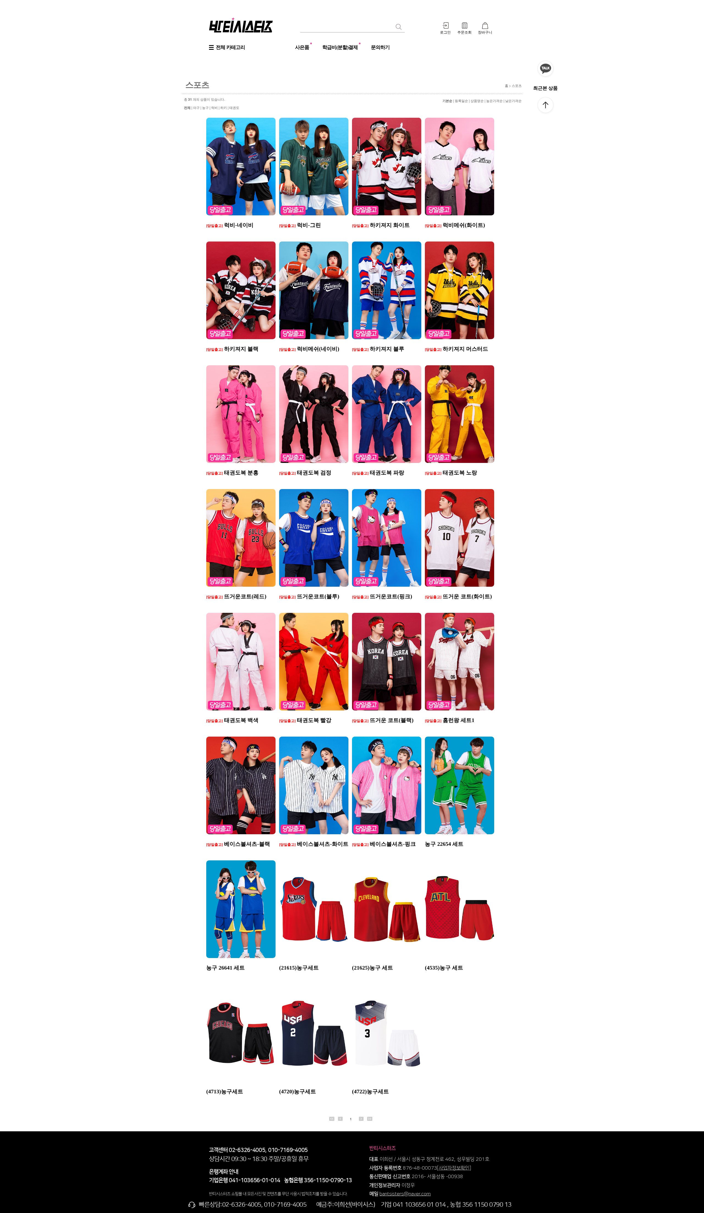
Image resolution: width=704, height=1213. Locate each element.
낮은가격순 (513, 100)
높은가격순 (494, 100)
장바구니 (485, 32)
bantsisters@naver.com (405, 1194)
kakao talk (546, 70)
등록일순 (461, 100)
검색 (398, 26)
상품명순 (477, 100)
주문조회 (464, 32)
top (546, 106)
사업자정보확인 (454, 1168)
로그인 (445, 32)
